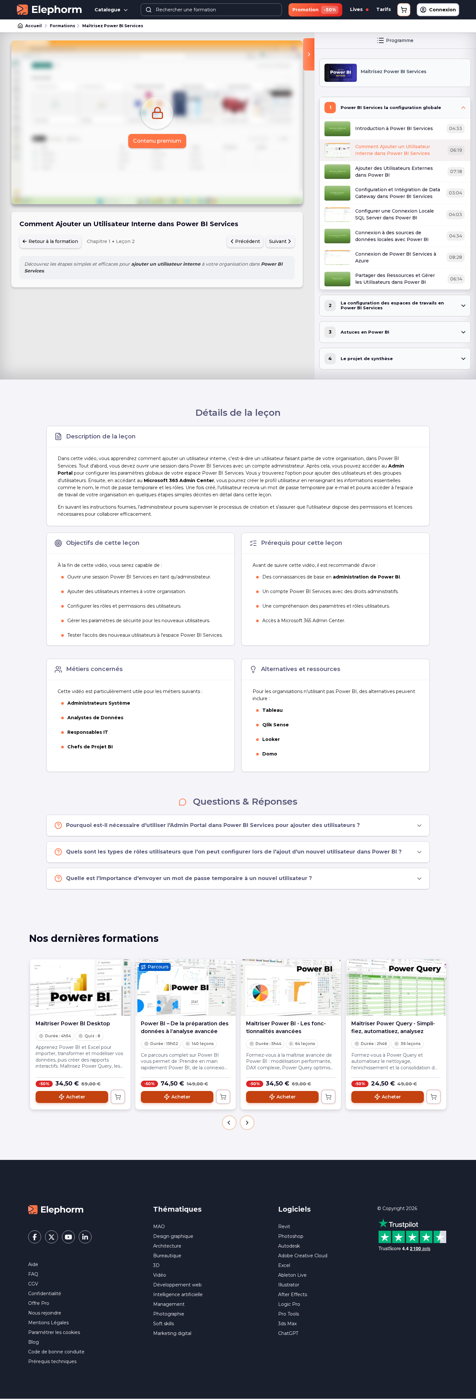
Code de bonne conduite (56, 1352)
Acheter (75, 1097)
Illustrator (288, 1285)
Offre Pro (38, 1303)
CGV (33, 1284)
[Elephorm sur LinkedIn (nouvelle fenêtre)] (85, 1236)
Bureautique (167, 1256)
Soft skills (163, 1324)
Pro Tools (288, 1314)
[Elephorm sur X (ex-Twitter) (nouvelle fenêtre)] (51, 1236)
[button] (229, 1122)
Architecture (167, 1246)
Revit (284, 1226)
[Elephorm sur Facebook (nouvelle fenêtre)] (34, 1236)
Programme (400, 40)
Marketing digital (172, 1333)
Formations (62, 25)
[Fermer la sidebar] (308, 54)
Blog (33, 1342)
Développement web (177, 1285)
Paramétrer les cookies (54, 1332)
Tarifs (383, 9)
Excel (284, 1265)
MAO (159, 1226)
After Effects (292, 1294)
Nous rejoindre (44, 1313)
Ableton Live (292, 1275)
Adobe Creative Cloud (302, 1256)
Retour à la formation (52, 241)
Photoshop (290, 1236)
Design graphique (173, 1236)
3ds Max (287, 1324)
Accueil (33, 25)
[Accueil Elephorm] (55, 1209)
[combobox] (211, 9)
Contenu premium (157, 141)
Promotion (314, 10)
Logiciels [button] (294, 1209)
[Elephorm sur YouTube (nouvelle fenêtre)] (68, 1236)
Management (169, 1304)
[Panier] (403, 9)
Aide (33, 1264)
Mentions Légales (48, 1323)
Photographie (168, 1314)
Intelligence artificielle (178, 1294)
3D (156, 1265)
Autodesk (289, 1246)
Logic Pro (289, 1304)
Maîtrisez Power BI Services (112, 25)
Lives (357, 9)
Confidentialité (44, 1293)
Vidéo (159, 1275)
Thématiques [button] (177, 1209)
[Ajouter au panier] (118, 1097)
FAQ (33, 1274)
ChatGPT (288, 1333)
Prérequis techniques (52, 1361)
